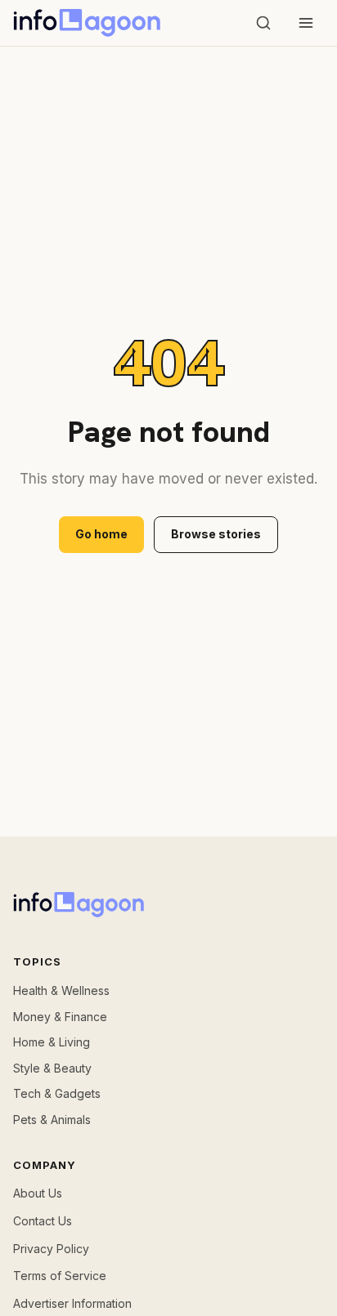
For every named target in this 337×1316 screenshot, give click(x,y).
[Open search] (263, 23)
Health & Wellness (61, 990)
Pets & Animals (52, 1119)
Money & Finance (60, 1017)
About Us (37, 1193)
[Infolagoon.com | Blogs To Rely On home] (86, 23)
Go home (101, 534)
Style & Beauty (52, 1068)
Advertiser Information (72, 1303)
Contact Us (42, 1221)
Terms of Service (59, 1276)
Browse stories (216, 534)
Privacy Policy (51, 1249)
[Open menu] (306, 23)
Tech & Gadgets (57, 1093)
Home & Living (51, 1042)
